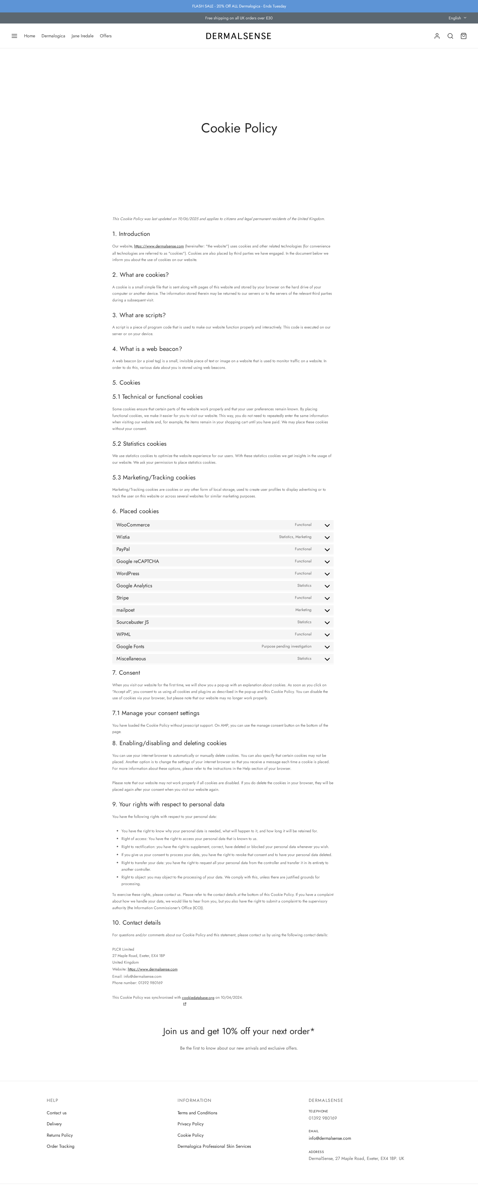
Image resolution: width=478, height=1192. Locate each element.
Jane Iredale (82, 36)
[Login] (437, 36)
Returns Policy (60, 1135)
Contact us (56, 1113)
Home (29, 36)
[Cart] (463, 36)
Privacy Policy (191, 1124)
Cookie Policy (191, 1135)
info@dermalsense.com (330, 1138)
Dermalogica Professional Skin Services (214, 1146)
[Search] (450, 36)
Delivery (54, 1124)
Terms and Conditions (197, 1113)
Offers (105, 36)
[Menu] (14, 36)
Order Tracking (60, 1146)
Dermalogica (53, 36)
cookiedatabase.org (198, 997)
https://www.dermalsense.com (159, 246)
